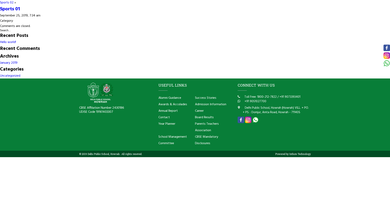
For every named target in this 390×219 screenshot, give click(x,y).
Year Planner (166, 124)
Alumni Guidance (169, 98)
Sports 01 (10, 9)
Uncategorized (10, 75)
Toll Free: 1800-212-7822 (260, 96)
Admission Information (210, 104)
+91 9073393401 (290, 96)
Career (199, 111)
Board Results (204, 117)
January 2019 (8, 62)
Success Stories (205, 98)
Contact (164, 117)
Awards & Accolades (172, 104)
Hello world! (8, 42)
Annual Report (168, 111)
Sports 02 (7, 2)
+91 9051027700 (255, 101)
